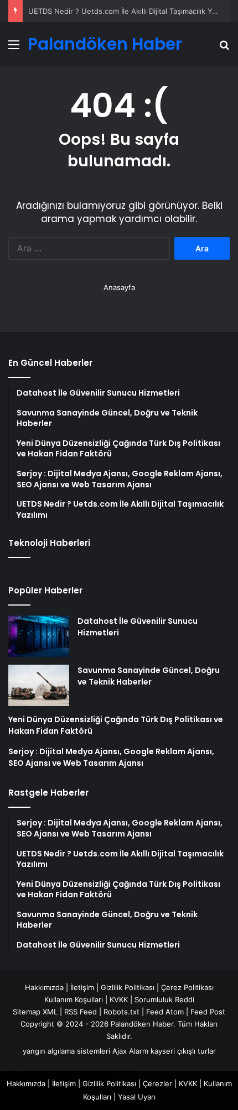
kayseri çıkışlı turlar (183, 1050)
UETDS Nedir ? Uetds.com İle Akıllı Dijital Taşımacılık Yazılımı (130, 11)
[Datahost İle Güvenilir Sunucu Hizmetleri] (38, 636)
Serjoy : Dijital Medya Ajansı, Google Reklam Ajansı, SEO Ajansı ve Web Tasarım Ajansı (111, 757)
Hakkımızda (44, 987)
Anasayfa (119, 287)
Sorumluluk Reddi (164, 999)
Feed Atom (165, 1011)
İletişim (82, 987)
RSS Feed (80, 1011)
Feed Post (207, 1011)
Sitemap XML (35, 1011)
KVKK (119, 999)
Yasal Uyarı (137, 1096)
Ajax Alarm (130, 1050)
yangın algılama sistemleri (66, 1050)
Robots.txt (121, 1011)
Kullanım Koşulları (73, 999)
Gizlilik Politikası (127, 987)
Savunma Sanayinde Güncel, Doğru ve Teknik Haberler (148, 676)
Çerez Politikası (187, 987)
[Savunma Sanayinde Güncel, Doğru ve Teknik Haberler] (38, 685)
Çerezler (157, 1083)
